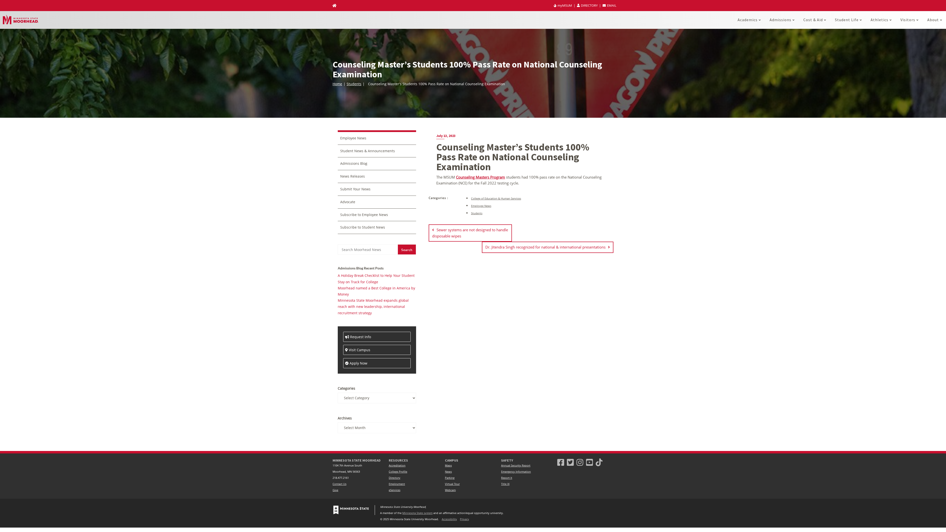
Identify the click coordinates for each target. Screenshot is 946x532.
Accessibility (449, 519)
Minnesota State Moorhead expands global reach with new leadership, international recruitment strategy (373, 306)
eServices (394, 490)
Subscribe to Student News (362, 227)
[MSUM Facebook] (560, 462)
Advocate (347, 202)
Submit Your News (355, 189)
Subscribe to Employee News (364, 214)
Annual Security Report (515, 465)
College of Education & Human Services (496, 198)
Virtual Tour (452, 484)
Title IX (505, 484)
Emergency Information (516, 471)
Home (337, 84)
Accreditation (397, 465)
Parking (450, 478)
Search (406, 250)
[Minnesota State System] (351, 510)
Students (354, 84)
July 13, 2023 (446, 135)
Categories (346, 388)
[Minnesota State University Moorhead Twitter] (570, 462)
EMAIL (611, 5)
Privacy (464, 519)
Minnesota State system (417, 513)
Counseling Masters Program (480, 177)
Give (335, 490)
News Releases (352, 176)
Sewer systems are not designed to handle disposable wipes (470, 232)
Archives (345, 418)
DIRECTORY (589, 5)
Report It (506, 478)
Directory (394, 478)
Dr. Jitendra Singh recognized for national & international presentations (545, 247)
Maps (448, 465)
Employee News (481, 206)
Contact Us (339, 484)
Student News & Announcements (367, 151)
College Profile (398, 471)
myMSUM (565, 5)
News (448, 471)
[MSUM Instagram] (579, 462)
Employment (397, 484)
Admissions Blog (353, 163)
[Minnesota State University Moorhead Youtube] (589, 462)
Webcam (450, 490)
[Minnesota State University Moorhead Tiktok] (599, 462)
